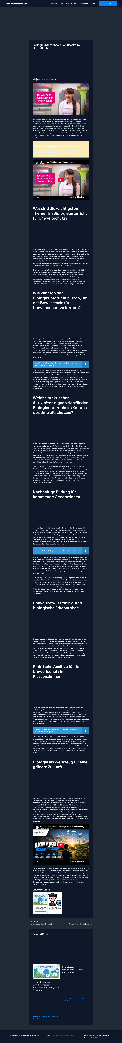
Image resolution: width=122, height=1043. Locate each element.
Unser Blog (84, 3)
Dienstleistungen (71, 3)
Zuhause (54, 3)
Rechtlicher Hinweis (103, 1035)
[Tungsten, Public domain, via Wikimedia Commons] (61, 1035)
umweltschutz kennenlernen (42, 1016)
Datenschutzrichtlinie (91, 1038)
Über (61, 3)
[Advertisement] (61, 20)
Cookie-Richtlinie (89, 1035)
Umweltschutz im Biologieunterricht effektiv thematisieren (73, 969)
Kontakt (93, 3)
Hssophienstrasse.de (16, 3)
